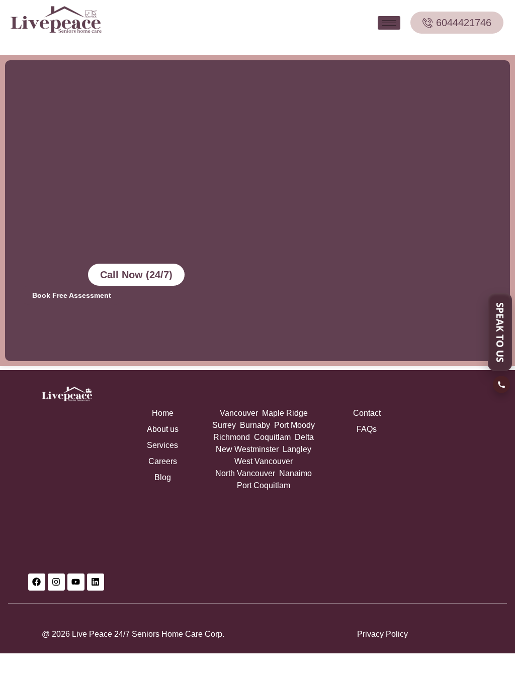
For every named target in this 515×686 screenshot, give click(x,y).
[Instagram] (56, 582)
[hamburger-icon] (389, 23)
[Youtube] (75, 582)
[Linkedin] (95, 582)
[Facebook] (36, 582)
